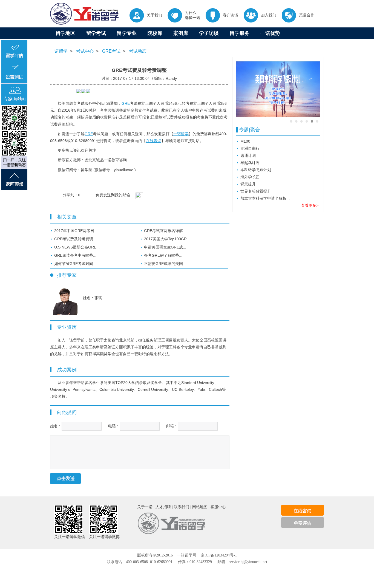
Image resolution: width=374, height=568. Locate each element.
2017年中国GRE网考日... (75, 230)
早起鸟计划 (250, 162)
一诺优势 (270, 33)
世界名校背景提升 (255, 191)
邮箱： (172, 426)
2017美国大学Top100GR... (167, 239)
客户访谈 (230, 15)
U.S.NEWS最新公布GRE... (77, 247)
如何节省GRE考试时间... (75, 263)
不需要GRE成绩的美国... (165, 263)
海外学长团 (250, 177)
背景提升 (248, 184)
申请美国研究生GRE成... (165, 247)
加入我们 (268, 15)
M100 (245, 141)
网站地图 (200, 507)
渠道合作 (306, 15)
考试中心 (84, 51)
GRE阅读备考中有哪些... (75, 255)
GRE (126, 103)
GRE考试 (110, 51)
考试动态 (137, 51)
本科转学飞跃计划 (255, 170)
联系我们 (181, 507)
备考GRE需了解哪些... (163, 255)
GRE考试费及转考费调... (75, 239)
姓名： (56, 426)
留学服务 (239, 33)
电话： (114, 426)
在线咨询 (153, 141)
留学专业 (127, 33)
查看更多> (309, 205)
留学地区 (65, 33)
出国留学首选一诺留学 (84, 14)
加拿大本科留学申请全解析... (265, 198)
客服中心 (218, 507)
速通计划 (248, 155)
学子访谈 (209, 33)
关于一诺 (145, 507)
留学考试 (96, 33)
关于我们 (154, 15)
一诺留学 (59, 51)
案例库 (180, 33)
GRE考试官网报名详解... (165, 230)
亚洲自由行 (250, 148)
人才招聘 (163, 507)
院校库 (155, 33)
